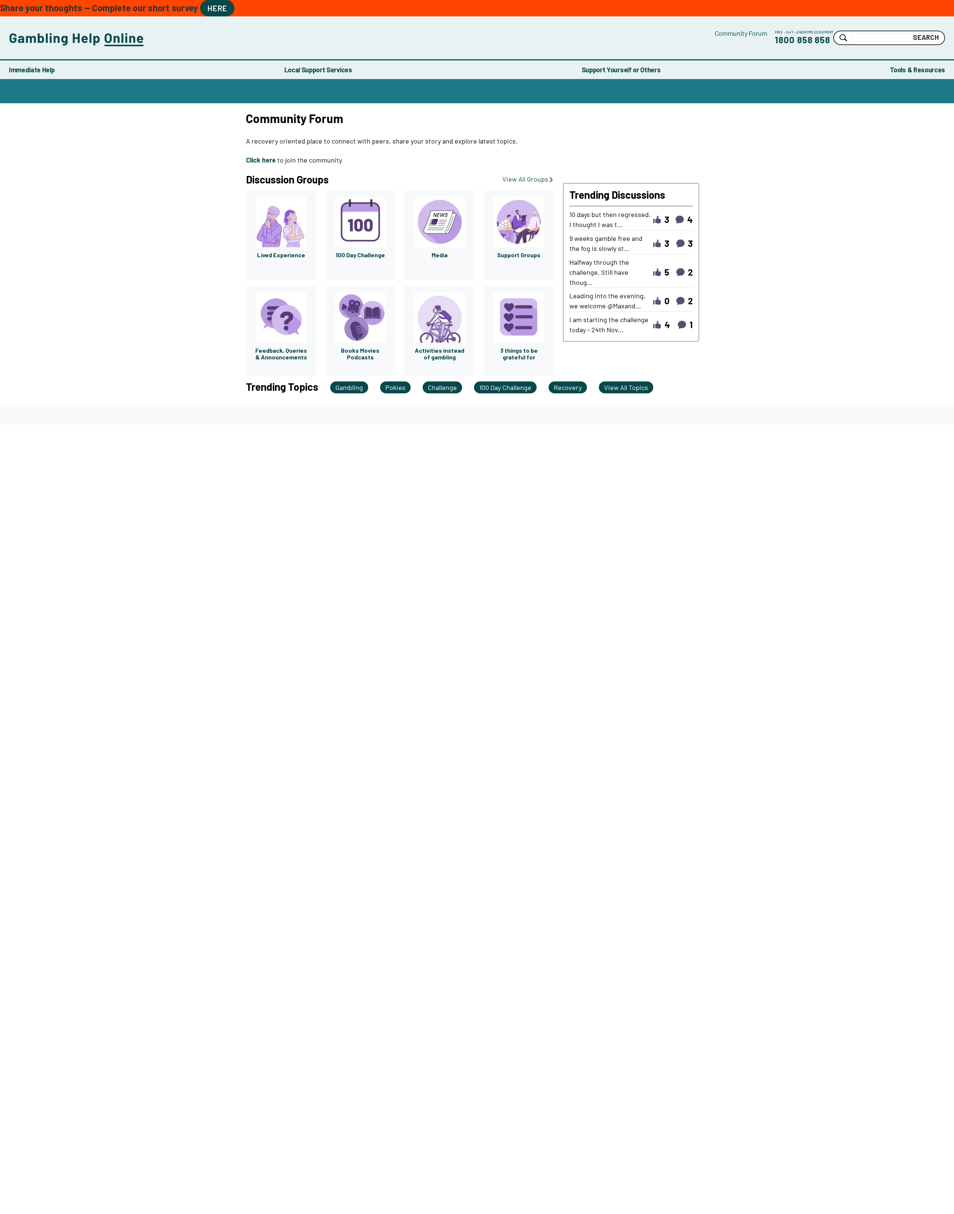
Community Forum (741, 33)
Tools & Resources (917, 70)
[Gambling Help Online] (362, 37)
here (217, 8)
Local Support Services (318, 70)
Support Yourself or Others (621, 70)
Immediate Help (32, 70)
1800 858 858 (803, 39)
